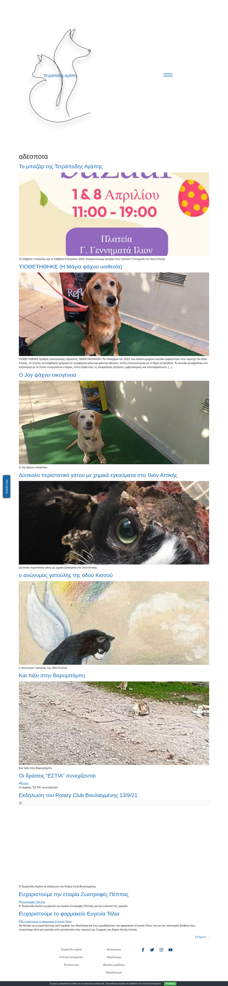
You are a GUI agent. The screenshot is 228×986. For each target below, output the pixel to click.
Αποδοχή (170, 983)
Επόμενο (202, 937)
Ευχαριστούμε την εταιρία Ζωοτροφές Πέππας (74, 894)
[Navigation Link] (168, 75)
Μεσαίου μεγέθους (114, 964)
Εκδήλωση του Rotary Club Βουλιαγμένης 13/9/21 (78, 795)
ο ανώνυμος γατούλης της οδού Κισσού (66, 575)
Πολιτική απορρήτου (71, 957)
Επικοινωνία (71, 964)
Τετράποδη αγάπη (60, 75)
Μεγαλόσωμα (114, 972)
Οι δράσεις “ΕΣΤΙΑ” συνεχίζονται (57, 776)
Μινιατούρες (114, 949)
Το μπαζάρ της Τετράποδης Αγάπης (61, 166)
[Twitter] (152, 950)
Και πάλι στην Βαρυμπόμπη (52, 675)
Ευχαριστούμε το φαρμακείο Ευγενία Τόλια (69, 914)
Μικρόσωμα (114, 957)
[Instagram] (161, 950)
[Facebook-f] (143, 950)
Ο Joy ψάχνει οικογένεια (47, 375)
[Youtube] (170, 950)
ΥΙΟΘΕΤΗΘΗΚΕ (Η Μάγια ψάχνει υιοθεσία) (70, 267)
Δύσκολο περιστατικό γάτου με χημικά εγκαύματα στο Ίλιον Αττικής (98, 475)
